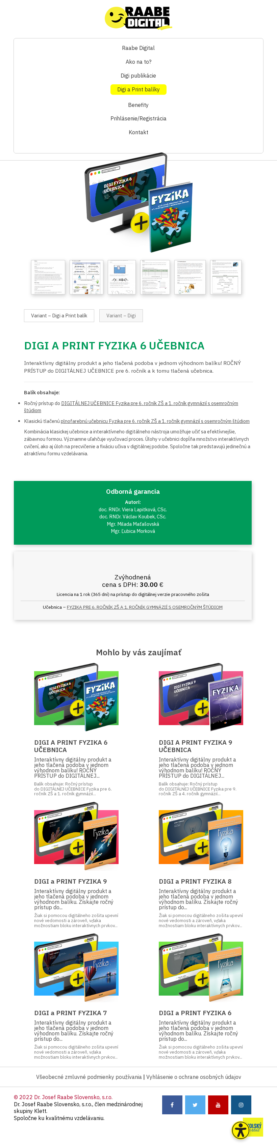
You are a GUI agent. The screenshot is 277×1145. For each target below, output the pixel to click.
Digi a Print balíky (138, 89)
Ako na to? (138, 61)
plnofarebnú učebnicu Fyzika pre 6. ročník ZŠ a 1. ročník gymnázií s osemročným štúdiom (155, 421)
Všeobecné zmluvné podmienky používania (89, 1077)
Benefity (138, 105)
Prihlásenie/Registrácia (138, 118)
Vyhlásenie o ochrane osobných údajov (193, 1077)
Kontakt (138, 132)
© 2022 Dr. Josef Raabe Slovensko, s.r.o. (63, 1097)
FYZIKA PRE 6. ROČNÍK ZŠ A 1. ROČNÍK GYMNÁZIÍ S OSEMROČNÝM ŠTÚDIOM (145, 607)
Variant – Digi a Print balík (59, 315)
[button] (240, 1130)
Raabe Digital (138, 48)
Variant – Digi (121, 315)
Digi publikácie (138, 75)
